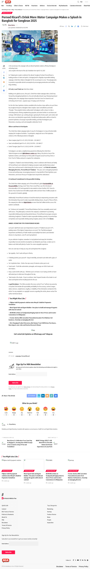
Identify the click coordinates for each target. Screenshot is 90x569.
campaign (18, 356)
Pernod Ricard (25, 356)
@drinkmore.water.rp (29, 153)
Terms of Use (27, 387)
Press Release (7, 12)
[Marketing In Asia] (8, 2)
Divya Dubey (11, 25)
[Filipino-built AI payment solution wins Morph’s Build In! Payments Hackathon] (12, 465)
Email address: (12, 374)
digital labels (28, 202)
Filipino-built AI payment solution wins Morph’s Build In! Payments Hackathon (11, 476)
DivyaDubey (12, 424)
